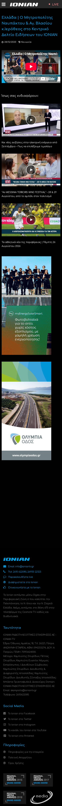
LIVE (55, 4)
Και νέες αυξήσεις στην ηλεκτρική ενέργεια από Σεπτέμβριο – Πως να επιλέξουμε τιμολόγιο (29, 144)
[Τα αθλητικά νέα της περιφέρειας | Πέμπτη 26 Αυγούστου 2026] (31, 220)
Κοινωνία (26, 42)
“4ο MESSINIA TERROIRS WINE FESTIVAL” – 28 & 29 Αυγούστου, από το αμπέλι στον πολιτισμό (29, 194)
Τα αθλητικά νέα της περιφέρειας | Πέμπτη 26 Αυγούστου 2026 (28, 244)
